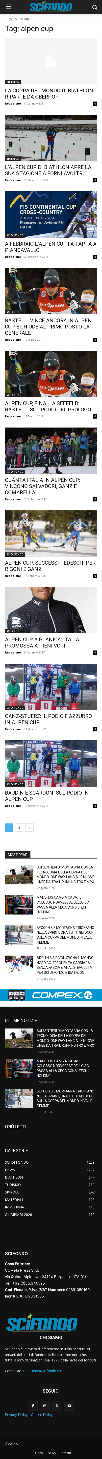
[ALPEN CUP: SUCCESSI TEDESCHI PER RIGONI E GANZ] (51, 533)
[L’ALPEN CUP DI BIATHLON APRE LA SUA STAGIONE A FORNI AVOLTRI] (51, 138)
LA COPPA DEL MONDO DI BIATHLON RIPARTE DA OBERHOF (49, 94)
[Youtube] (69, 1406)
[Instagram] (45, 1406)
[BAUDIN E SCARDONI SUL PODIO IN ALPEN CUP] (51, 763)
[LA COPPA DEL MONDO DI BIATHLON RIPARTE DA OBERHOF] (51, 61)
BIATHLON (12, 82)
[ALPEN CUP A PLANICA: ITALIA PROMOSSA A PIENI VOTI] (51, 610)
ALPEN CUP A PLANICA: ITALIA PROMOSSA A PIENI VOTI (42, 643)
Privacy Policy (16, 1414)
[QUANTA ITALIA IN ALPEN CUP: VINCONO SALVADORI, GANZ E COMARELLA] (51, 451)
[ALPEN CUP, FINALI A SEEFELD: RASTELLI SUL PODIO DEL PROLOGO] (51, 374)
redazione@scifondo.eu (42, 1370)
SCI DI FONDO (15, 235)
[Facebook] (33, 1406)
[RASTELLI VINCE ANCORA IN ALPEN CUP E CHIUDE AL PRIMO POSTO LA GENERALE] (51, 291)
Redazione (13, 103)
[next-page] (29, 827)
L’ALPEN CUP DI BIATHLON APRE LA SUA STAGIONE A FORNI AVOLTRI (48, 170)
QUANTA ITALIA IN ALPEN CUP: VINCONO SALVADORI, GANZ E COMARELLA (42, 486)
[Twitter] (57, 1406)
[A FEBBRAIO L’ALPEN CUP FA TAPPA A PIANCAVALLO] (51, 214)
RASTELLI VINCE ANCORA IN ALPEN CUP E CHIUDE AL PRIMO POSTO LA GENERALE (48, 327)
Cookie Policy (42, 1414)
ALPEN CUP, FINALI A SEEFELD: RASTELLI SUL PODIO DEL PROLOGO (48, 406)
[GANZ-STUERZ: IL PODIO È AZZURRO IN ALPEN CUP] (51, 687)
